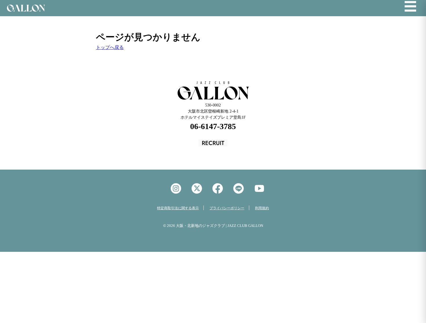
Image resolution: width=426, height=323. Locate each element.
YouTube (259, 188)
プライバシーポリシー (227, 208)
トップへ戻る (110, 47)
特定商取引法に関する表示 (178, 208)
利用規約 (262, 208)
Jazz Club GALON (26, 8)
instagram (176, 188)
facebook (217, 188)
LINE (238, 188)
